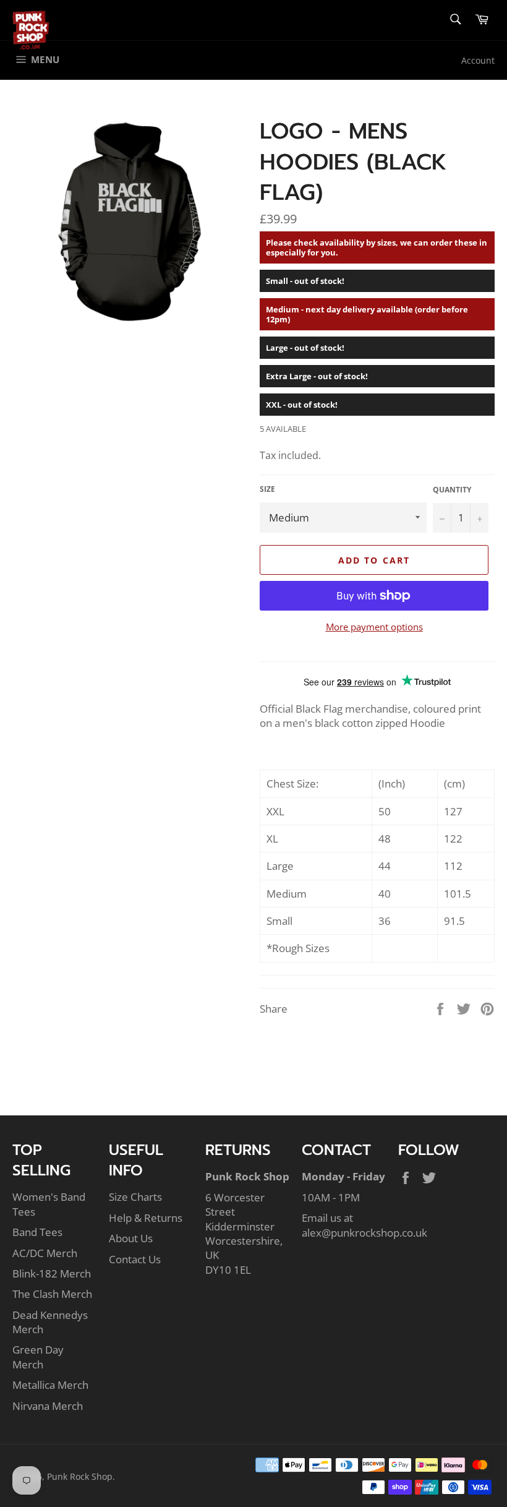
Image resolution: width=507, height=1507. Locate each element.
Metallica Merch (50, 1385)
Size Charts (135, 1197)
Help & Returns (145, 1218)
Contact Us (135, 1259)
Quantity (452, 490)
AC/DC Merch (44, 1253)
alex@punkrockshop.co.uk (364, 1233)
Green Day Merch (38, 1356)
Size (267, 489)
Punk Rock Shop (80, 1476)
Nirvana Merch (47, 1406)
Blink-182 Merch (51, 1273)
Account (478, 60)
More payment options (374, 626)
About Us (131, 1238)
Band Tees (37, 1232)
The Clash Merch (52, 1294)
